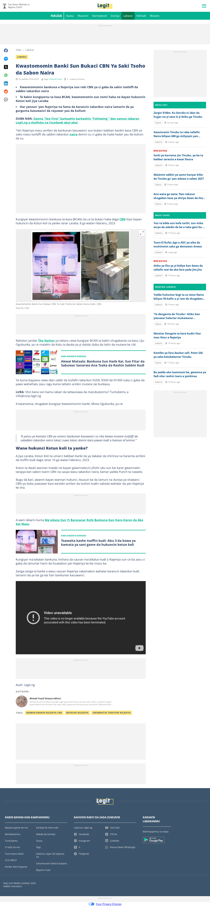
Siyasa (70, 16)
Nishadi (141, 16)
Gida (18, 49)
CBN (122, 219)
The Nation (46, 341)
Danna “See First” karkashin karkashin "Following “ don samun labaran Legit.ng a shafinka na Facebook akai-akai (77, 120)
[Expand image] (142, 233)
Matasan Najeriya (77, 712)
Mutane (154, 16)
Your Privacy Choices (109, 904)
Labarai (128, 16)
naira (73, 134)
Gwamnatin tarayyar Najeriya (112, 712)
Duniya (115, 16)
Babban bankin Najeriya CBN (44, 712)
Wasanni (83, 16)
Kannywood (99, 16)
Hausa (56, 15)
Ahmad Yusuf (56, 79)
